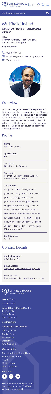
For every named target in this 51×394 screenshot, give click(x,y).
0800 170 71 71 (13, 53)
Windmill (18, 389)
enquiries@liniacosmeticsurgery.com (24, 56)
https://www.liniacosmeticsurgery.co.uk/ (24, 278)
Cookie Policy (9, 334)
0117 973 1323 (9, 303)
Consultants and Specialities (16, 353)
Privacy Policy (9, 330)
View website (13, 60)
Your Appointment (11, 356)
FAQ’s (5, 360)
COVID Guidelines (10, 344)
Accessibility (8, 337)
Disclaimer (7, 341)
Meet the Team (9, 366)
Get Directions (9, 322)
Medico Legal (8, 363)
